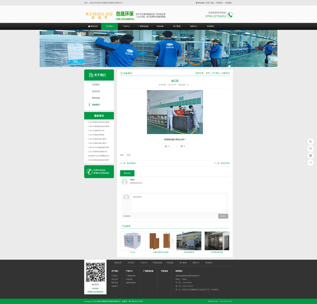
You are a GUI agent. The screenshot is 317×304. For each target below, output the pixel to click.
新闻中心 (193, 26)
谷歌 (212, 3)
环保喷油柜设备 (217, 252)
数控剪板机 (131, 163)
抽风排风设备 (131, 283)
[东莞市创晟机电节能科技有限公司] (129, 15)
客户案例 (176, 26)
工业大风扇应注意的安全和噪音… (100, 122)
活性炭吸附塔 (189, 252)
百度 (207, 3)
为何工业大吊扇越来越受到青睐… (100, 147)
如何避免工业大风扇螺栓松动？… (100, 156)
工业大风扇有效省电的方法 (97, 151)
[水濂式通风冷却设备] (160, 240)
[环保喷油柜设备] (217, 240)
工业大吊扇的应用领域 (96, 135)
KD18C (132, 252)
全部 (128, 155)
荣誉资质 (96, 98)
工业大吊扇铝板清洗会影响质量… (100, 126)
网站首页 (94, 26)
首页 (208, 73)
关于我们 (109, 26)
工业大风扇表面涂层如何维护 (98, 160)
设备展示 (96, 105)
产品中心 (126, 26)
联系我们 (219, 3)
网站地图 (201, 3)
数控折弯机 (225, 163)
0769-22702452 (310, 141)
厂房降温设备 (143, 26)
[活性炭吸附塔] (189, 240)
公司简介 (96, 85)
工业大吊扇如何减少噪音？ (97, 139)
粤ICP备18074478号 (136, 301)
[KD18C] (132, 240)
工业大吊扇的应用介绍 (96, 130)
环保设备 (160, 26)
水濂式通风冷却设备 (161, 252)
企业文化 (96, 91)
